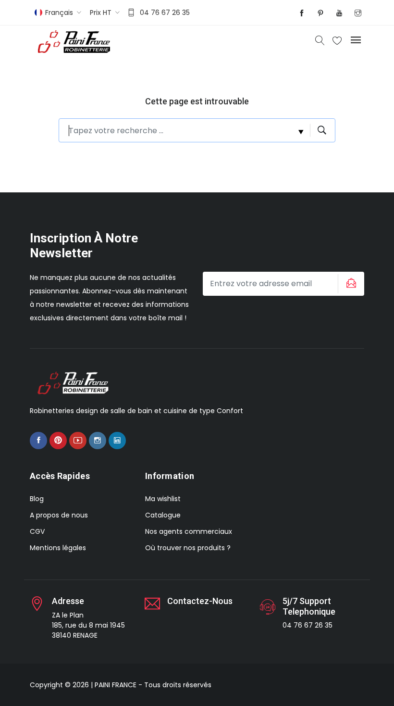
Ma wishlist (163, 499)
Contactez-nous (200, 601)
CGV (37, 531)
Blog (37, 499)
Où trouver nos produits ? (188, 548)
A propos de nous (59, 515)
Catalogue (163, 515)
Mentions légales (58, 548)
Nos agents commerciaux (188, 531)
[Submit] (350, 283)
